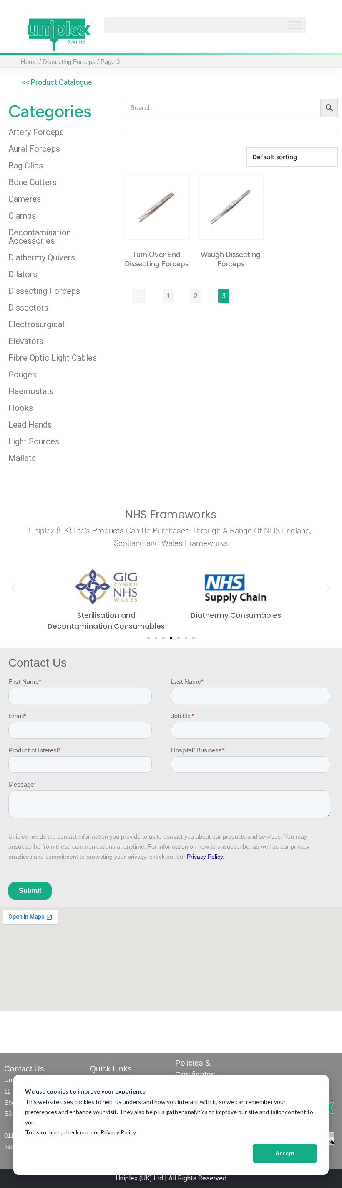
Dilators (22, 274)
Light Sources (33, 441)
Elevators (25, 341)
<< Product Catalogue (57, 82)
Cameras (24, 199)
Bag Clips (25, 166)
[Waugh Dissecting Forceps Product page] (231, 207)
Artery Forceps (36, 132)
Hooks (20, 408)
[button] (13, 587)
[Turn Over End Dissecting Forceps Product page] (156, 207)
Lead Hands (30, 425)
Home (29, 61)
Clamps (22, 216)
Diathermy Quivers (41, 257)
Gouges (22, 375)
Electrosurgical (36, 324)
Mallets (22, 458)
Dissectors (28, 308)
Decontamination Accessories (39, 236)
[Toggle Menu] (295, 25)
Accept (285, 1153)
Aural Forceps (34, 149)
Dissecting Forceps (69, 61)
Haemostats (31, 391)
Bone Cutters (32, 182)
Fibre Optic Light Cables (52, 358)
